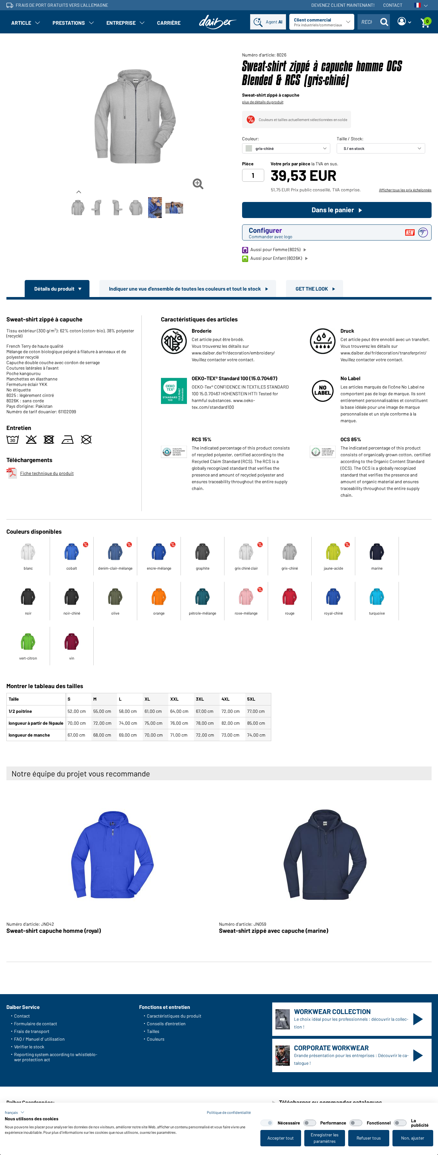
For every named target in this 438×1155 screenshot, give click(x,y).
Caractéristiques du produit (174, 1016)
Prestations (69, 23)
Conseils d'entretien (166, 1023)
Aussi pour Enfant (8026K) (276, 258)
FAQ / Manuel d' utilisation (39, 1039)
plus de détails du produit (262, 102)
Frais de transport (31, 1031)
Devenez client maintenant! (343, 5)
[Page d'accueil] (218, 22)
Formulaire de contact (35, 1023)
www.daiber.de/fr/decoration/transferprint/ (384, 352)
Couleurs (155, 1039)
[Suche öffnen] (384, 21)
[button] (14, 1112)
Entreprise (121, 23)
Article (21, 23)
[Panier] (425, 21)
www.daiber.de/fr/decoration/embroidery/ (233, 352)
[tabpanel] (219, 521)
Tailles (153, 1031)
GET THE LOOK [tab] (312, 288)
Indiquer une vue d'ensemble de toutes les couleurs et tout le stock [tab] (185, 288)
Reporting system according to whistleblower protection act (55, 1057)
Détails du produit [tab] (54, 288)
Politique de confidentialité (229, 1112)
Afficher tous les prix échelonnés (405, 190)
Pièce (248, 163)
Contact (392, 5)
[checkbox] (266, 1123)
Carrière (169, 23)
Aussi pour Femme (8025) (275, 249)
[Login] (404, 21)
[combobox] (374, 22)
